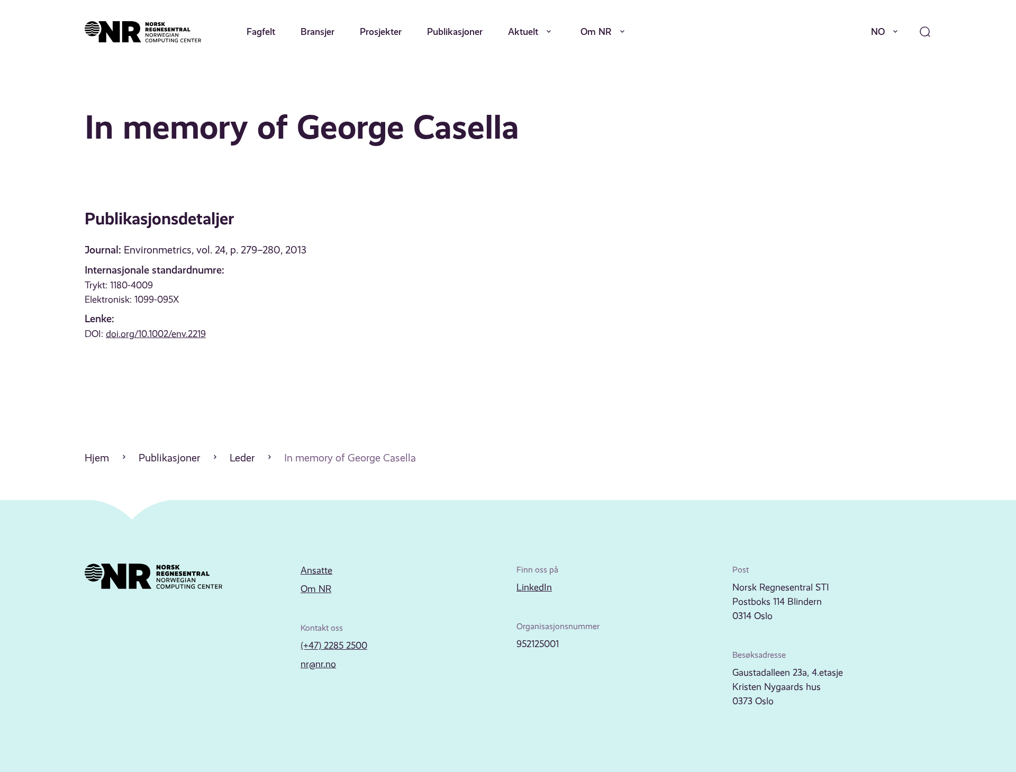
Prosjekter (381, 31)
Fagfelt (261, 31)
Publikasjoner (455, 31)
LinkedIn (534, 587)
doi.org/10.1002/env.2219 (156, 334)
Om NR (596, 31)
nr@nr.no (318, 664)
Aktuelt (523, 31)
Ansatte (316, 570)
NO (878, 31)
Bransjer (317, 31)
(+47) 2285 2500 (334, 645)
